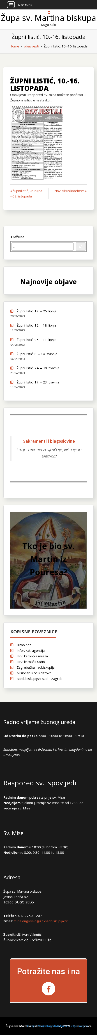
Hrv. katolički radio (31, 661)
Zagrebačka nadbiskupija (36, 667)
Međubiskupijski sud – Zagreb (39, 678)
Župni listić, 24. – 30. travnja (38, 368)
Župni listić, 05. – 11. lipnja (36, 339)
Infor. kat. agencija (31, 650)
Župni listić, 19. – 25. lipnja (36, 311)
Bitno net (24, 645)
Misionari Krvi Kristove (34, 673)
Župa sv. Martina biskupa (48, 17)
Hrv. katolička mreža (32, 656)
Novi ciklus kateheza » (70, 190)
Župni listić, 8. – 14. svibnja (37, 353)
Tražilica (17, 237)
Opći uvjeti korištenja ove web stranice (57, 1026)
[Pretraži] (81, 246)
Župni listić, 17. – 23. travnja (38, 382)
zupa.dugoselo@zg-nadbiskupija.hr (41, 921)
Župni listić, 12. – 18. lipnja (36, 325)
